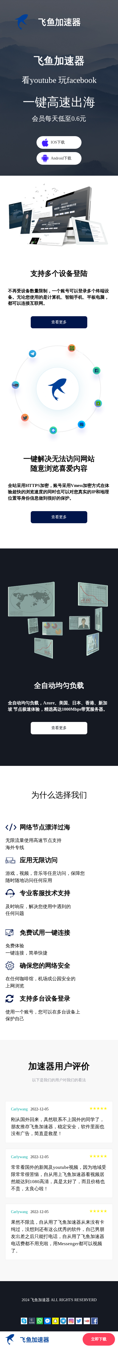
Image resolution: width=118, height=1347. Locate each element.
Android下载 (61, 158)
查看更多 (59, 322)
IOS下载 (58, 142)
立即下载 (98, 1339)
